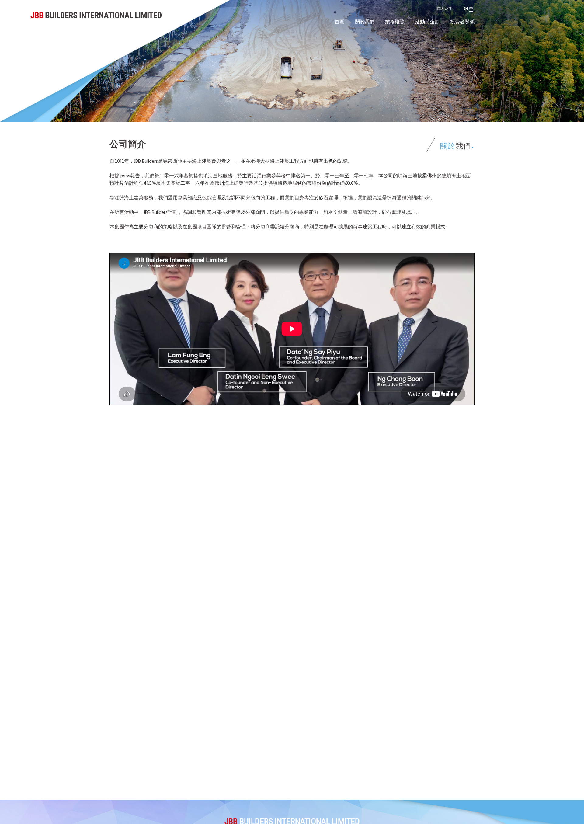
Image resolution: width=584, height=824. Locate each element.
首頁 (339, 21)
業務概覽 (395, 21)
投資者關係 (462, 21)
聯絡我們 (443, 8)
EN (466, 8)
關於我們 (364, 21)
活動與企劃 (427, 21)
